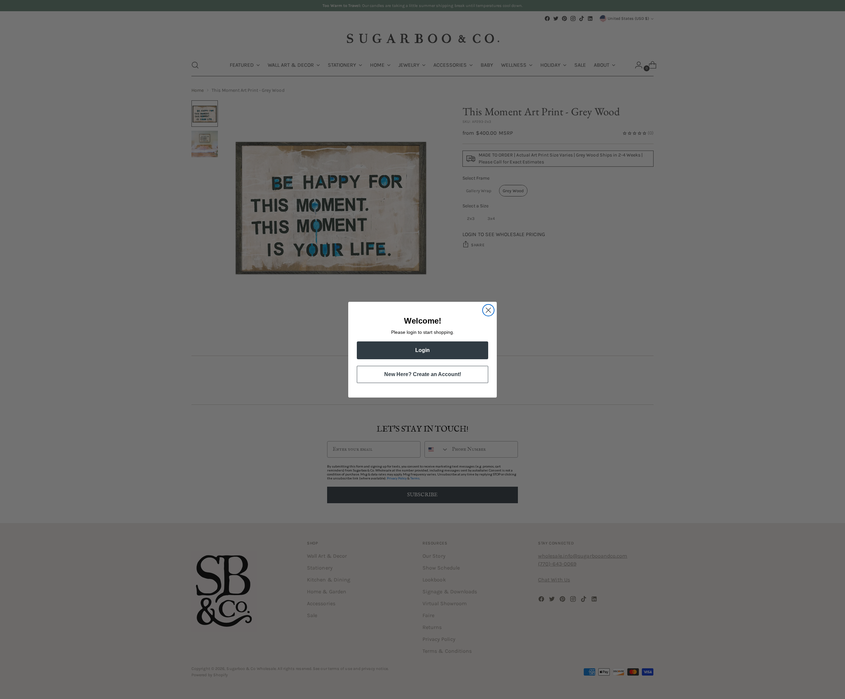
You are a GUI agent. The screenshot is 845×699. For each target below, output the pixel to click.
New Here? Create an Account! (422, 374)
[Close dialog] (488, 310)
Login (422, 350)
